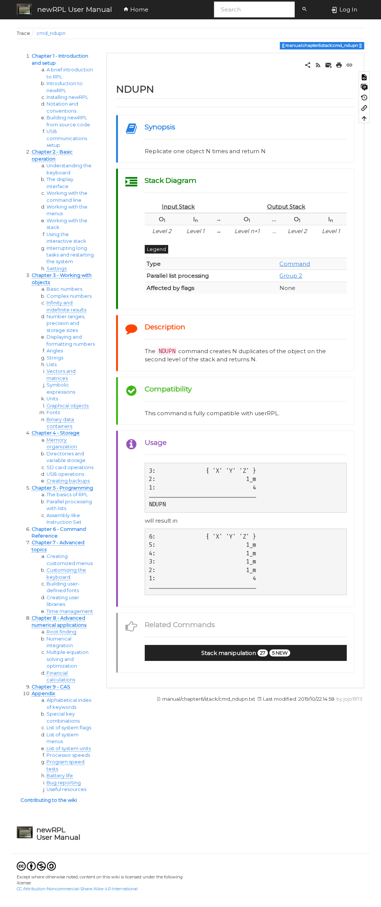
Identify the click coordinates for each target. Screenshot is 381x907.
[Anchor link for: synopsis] (178, 126)
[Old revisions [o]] (364, 97)
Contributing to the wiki (48, 800)
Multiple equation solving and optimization (68, 659)
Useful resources (66, 789)
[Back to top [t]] (364, 118)
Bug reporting (64, 782)
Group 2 (290, 275)
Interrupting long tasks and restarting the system (70, 255)
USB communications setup (67, 138)
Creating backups (68, 481)
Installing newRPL (67, 97)
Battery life (60, 775)
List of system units (69, 748)
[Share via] (307, 64)
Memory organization (62, 443)
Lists (52, 364)
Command (294, 263)
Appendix (43, 693)
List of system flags (69, 727)
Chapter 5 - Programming (62, 488)
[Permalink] (349, 64)
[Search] (304, 9)
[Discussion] (364, 87)
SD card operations (70, 467)
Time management (70, 611)
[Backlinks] (364, 108)
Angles (55, 351)
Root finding (61, 632)
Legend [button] (156, 249)
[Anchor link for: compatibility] (195, 388)
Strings (55, 358)
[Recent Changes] (318, 64)
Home (138, 9)
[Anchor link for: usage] (170, 441)
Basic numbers (64, 289)
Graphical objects (68, 406)
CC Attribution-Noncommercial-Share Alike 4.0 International (77, 888)
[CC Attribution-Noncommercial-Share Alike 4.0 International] (36, 865)
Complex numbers (69, 296)
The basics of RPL (67, 494)
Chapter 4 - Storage (56, 433)
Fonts (53, 412)
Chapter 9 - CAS (51, 687)
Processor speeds (68, 755)
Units (52, 398)
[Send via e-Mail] (328, 64)
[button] (246, 653)
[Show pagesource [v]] (364, 76)
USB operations (65, 474)
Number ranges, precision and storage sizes (66, 323)
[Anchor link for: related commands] (218, 623)
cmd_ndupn (50, 33)
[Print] (339, 64)
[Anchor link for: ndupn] (159, 88)
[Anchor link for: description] (188, 326)
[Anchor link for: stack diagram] (200, 179)
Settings (57, 268)
